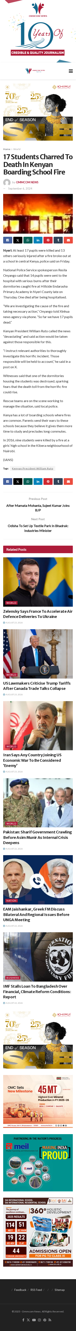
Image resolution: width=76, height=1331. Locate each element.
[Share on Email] (68, 240)
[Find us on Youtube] (34, 1320)
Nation (11, 900)
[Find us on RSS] (50, 1320)
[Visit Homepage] (34, 71)
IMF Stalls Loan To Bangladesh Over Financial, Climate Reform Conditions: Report (37, 991)
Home (6, 149)
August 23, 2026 (14, 622)
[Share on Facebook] (7, 240)
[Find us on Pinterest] (44, 1320)
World (16, 149)
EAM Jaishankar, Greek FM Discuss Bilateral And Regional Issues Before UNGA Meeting (36, 914)
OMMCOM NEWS (27, 182)
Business (13, 977)
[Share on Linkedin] (38, 240)
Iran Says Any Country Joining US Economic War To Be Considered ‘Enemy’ (32, 760)
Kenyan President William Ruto (32, 468)
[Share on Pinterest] (48, 240)
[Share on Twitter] (17, 240)
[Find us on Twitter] (28, 1320)
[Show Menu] (71, 70)
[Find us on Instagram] (39, 1320)
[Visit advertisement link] (38, 31)
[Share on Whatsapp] (28, 240)
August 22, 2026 (14, 848)
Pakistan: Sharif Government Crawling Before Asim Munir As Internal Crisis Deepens (37, 837)
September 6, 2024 (20, 188)
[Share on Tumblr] (58, 240)
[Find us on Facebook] (23, 1320)
